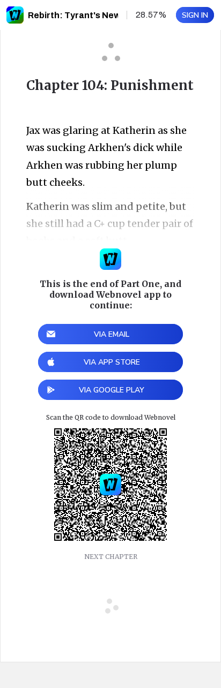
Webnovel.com (15, 15)
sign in (195, 15)
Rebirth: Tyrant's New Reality (90, 15)
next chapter (110, 557)
